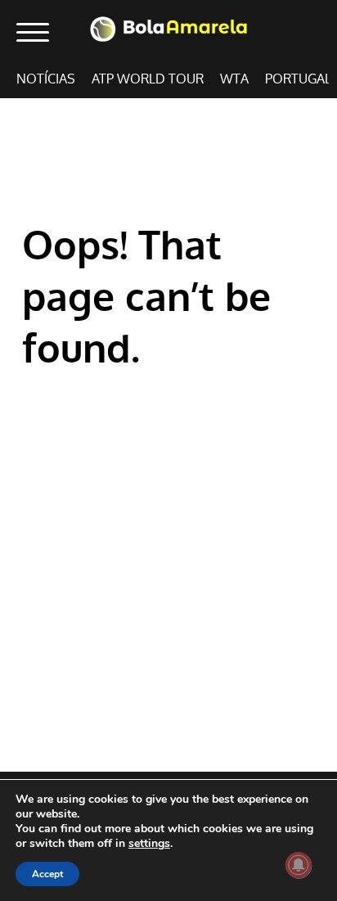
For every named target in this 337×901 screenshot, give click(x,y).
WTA (234, 79)
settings (149, 843)
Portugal (298, 79)
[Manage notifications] (298, 865)
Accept (47, 874)
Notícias (45, 79)
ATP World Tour (148, 79)
